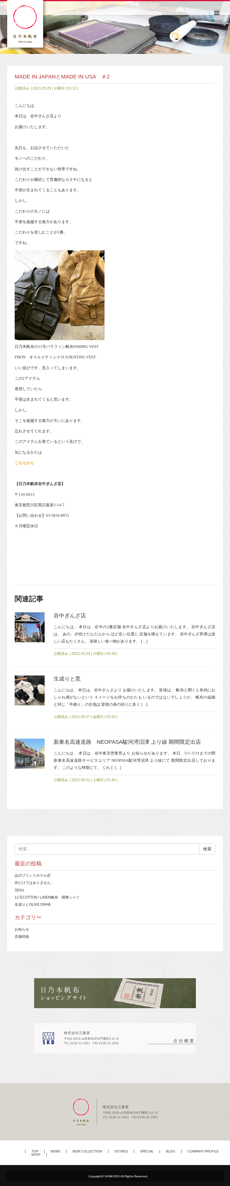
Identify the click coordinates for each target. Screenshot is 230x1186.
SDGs (19, 890)
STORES (121, 1151)
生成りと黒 (67, 679)
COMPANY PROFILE (203, 1151)
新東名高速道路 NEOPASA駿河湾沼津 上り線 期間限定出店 (127, 742)
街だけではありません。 (34, 882)
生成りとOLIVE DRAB (33, 904)
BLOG (170, 1151)
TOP (34, 1151)
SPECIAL (147, 1151)
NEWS (55, 1151)
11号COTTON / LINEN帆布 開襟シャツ (47, 897)
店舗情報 (22, 936)
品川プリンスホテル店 (33, 875)
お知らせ (22, 929)
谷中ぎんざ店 (70, 616)
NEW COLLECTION (87, 1151)
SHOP (35, 1154)
